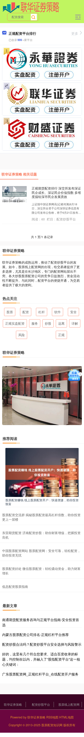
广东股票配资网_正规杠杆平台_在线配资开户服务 (40, 674)
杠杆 (41, 312)
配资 (25, 312)
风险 (21, 334)
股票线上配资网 (68, 704)
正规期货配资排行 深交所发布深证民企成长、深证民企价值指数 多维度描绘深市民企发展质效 (56, 192)
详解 (75, 323)
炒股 (48, 323)
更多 (74, 33)
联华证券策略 (13, 704)
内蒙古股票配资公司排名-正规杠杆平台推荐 (35, 634)
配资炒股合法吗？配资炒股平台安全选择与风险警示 (41, 644)
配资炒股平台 (41, 704)
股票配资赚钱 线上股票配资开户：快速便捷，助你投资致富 (42, 502)
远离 (61, 323)
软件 (57, 312)
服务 (34, 323)
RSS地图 (52, 717)
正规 (61, 334)
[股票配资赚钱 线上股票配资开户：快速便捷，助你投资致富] (42, 472)
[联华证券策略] (31, 7)
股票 (9, 312)
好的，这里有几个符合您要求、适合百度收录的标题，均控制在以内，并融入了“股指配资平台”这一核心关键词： (41, 659)
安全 (73, 312)
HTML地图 (66, 717)
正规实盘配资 (15, 323)
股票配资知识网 (51, 725)
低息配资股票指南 (15, 586)
